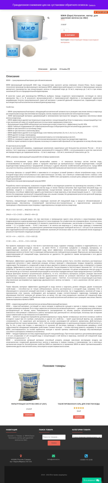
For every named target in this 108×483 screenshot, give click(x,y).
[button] (48, 18)
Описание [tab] (42, 69)
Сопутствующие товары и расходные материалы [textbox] (87, 437)
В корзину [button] (29, 415)
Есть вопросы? (90, 480)
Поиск (54, 443)
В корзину (70, 35)
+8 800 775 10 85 (86, 460)
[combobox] (87, 436)
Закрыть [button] (92, 5)
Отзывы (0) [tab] (64, 69)
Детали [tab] (53, 69)
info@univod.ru (53, 459)
